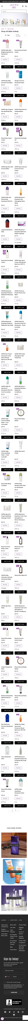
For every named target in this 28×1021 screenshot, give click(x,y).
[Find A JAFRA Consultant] (22, 6)
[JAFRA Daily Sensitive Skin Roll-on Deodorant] (21, 477)
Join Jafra (12, 927)
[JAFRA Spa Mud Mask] (7, 599)
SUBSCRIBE (14, 992)
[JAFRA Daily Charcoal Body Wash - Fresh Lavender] (7, 445)
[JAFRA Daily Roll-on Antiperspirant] (21, 103)
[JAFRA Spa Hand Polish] (21, 445)
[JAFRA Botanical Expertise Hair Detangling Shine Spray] (21, 191)
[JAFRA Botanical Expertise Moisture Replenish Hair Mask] (7, 315)
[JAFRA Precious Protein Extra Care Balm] (21, 284)
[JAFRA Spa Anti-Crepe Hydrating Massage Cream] (7, 508)
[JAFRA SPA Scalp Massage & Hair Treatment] (21, 347)
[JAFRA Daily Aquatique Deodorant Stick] (21, 783)
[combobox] (14, 11)
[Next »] (18, 810)
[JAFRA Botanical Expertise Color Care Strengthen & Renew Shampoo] (21, 508)
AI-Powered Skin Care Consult (13, 942)
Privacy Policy (22, 925)
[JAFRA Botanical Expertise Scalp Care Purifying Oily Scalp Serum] (21, 750)
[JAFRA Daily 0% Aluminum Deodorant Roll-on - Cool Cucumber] (7, 380)
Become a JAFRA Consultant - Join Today (14, 1)
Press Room (13, 949)
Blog (11, 947)
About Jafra (13, 925)
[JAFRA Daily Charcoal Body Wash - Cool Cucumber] (7, 412)
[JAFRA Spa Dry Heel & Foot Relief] (7, 160)
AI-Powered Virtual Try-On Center (13, 936)
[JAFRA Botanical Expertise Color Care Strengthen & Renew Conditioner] (21, 599)
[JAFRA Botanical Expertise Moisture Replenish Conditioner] (21, 380)
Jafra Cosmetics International (13, 1009)
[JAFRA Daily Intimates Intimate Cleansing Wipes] (7, 569)
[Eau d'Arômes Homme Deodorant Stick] (7, 718)
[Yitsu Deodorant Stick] (7, 750)
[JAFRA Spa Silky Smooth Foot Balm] (7, 74)
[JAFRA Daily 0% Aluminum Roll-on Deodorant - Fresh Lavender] (21, 315)
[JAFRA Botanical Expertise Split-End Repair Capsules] (21, 223)
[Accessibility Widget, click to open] (2, 1018)
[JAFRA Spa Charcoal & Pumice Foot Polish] (21, 160)
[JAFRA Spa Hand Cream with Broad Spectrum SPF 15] (21, 254)
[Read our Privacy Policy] (23, 985)
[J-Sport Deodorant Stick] (7, 660)
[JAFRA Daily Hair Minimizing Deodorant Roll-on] (7, 191)
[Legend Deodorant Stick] (7, 223)
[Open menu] (2, 6)
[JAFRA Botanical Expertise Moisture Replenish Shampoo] (7, 284)
